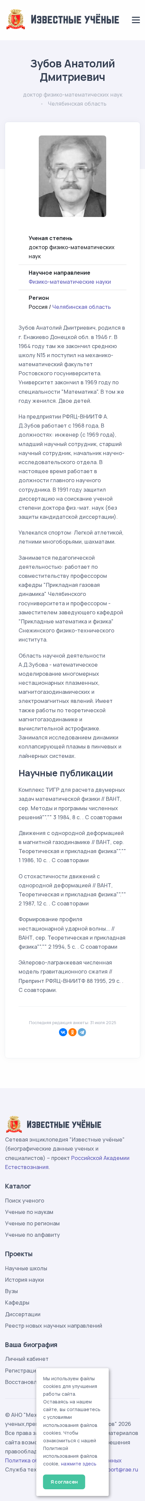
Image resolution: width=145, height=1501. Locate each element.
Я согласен (64, 1482)
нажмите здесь (78, 1464)
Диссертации (22, 1314)
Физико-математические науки (70, 281)
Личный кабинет (27, 1359)
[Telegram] (82, 1032)
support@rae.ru (118, 1469)
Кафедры (17, 1302)
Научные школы (26, 1268)
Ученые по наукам (29, 1212)
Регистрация (22, 1370)
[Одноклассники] (72, 1032)
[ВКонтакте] (63, 1032)
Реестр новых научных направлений (53, 1325)
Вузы (11, 1291)
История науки (24, 1279)
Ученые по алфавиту (32, 1234)
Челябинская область (81, 307)
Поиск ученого (24, 1200)
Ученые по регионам (32, 1223)
